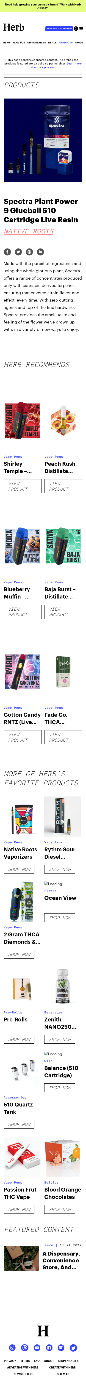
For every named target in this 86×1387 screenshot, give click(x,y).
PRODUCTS (66, 42)
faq (37, 1360)
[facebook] (7, 252)
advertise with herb (59, 28)
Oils (48, 1061)
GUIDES (80, 42)
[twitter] (18, 252)
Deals (52, 42)
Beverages (53, 1012)
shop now (19, 869)
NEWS (7, 42)
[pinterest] (29, 252)
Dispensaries (36, 42)
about (49, 1360)
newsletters (23, 1374)
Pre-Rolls (13, 1012)
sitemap (63, 1374)
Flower (50, 891)
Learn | (50, 1245)
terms (25, 1360)
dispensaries (68, 1360)
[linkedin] (40, 252)
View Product (17, 486)
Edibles (51, 1182)
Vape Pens (13, 456)
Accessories (15, 1097)
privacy (10, 1360)
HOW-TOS (19, 42)
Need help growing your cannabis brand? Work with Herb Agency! (43, 6)
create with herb (62, 1367)
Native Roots (28, 231)
